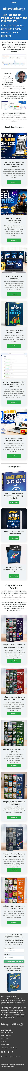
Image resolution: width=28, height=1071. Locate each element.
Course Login (5, 1044)
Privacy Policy (5, 1038)
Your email (7, 954)
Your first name (9, 948)
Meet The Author (6, 1035)
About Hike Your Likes (7, 1032)
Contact (3, 1041)
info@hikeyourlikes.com (14, 1057)
